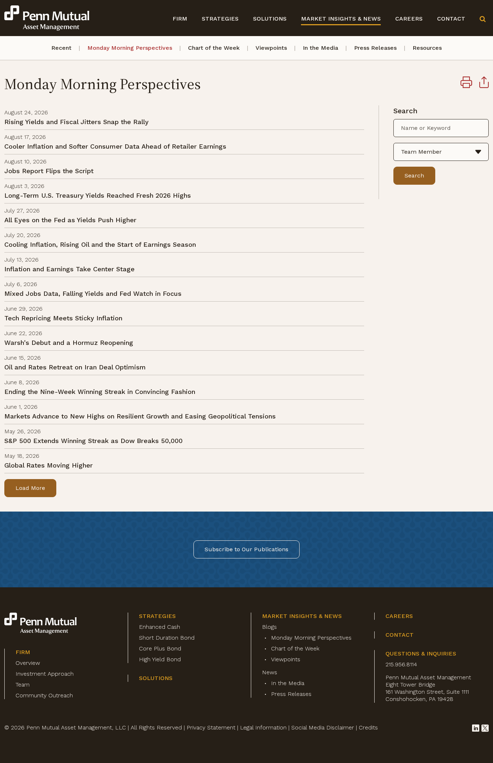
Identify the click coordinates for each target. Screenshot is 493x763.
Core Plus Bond (160, 648)
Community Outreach (44, 695)
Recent (61, 47)
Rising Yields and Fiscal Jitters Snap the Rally (76, 122)
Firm (180, 18)
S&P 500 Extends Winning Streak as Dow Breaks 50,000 (93, 440)
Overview (28, 662)
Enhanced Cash (159, 626)
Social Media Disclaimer (322, 727)
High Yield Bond (160, 659)
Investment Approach (45, 673)
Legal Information (263, 727)
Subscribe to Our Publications (246, 549)
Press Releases (375, 47)
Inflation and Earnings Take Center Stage (69, 269)
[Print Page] (466, 83)
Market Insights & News (341, 18)
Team (23, 684)
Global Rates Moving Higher (48, 465)
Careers (409, 18)
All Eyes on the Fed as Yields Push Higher (70, 220)
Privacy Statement (211, 727)
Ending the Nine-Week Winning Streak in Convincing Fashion (99, 391)
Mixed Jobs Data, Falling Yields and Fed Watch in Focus (93, 293)
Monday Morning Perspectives (129, 47)
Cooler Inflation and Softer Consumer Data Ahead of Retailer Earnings (115, 146)
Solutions (270, 18)
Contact (451, 18)
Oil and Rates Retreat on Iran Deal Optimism (75, 367)
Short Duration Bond (167, 637)
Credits (368, 727)
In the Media (320, 47)
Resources (427, 47)
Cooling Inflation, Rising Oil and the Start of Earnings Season (100, 244)
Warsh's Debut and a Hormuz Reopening (68, 342)
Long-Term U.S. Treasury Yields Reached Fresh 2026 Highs (97, 195)
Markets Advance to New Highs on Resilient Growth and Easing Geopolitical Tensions (140, 416)
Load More (30, 487)
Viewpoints (271, 47)
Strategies (220, 18)
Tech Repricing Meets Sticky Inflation (63, 318)
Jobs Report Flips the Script (48, 171)
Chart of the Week (214, 47)
